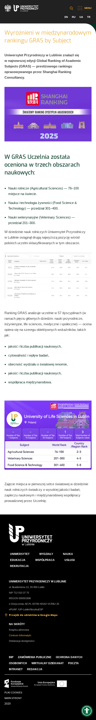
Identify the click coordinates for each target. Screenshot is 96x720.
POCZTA (73, 663)
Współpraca (45, 560)
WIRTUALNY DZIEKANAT (47, 663)
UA (81, 17)
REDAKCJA (34, 669)
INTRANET (16, 669)
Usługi (70, 560)
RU (73, 17)
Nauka (68, 554)
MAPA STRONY (13, 698)
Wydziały (46, 554)
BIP (11, 657)
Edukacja (17, 560)
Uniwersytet (19, 554)
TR (88, 17)
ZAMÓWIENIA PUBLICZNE (34, 657)
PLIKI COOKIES (13, 692)
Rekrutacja (19, 566)
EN (66, 17)
